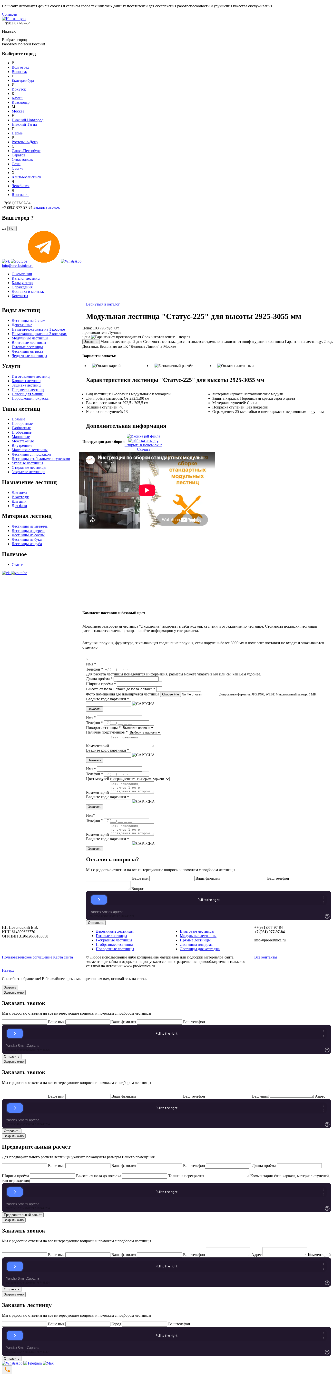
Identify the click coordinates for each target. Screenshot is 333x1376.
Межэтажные (23, 441)
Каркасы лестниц (26, 381)
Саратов (18, 155)
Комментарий (97, 746)
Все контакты (265, 957)
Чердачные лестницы (29, 356)
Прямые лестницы (195, 940)
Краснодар (20, 102)
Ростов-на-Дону (25, 142)
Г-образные (21, 428)
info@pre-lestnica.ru (17, 266)
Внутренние (22, 445)
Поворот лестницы (103, 727)
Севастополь (22, 159)
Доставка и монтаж (28, 291)
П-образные (21, 432)
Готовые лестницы (27, 347)
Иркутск (19, 89)
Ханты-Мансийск (26, 177)
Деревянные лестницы (115, 931)
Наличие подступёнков (107, 732)
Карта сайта (63, 957)
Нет (12, 228)
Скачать (143, 449)
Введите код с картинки (107, 699)
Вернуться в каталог (103, 304)
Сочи (16, 164)
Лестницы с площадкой (31, 454)
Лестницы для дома (196, 944)
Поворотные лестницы (115, 949)
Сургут (18, 168)
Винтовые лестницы (29, 342)
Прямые (18, 419)
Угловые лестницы (27, 463)
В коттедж (20, 497)
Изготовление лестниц (31, 376)
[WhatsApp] (12, 1363)
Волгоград (20, 67)
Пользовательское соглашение (27, 957)
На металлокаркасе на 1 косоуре (38, 329)
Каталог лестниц (26, 278)
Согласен (9, 14)
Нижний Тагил (24, 124)
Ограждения (22, 287)
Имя (91, 664)
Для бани (19, 506)
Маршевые (21, 437)
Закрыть (10, 987)
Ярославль (20, 195)
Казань (17, 98)
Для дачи (19, 501)
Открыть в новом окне (143, 445)
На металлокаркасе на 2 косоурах (39, 334)
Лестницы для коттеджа (200, 949)
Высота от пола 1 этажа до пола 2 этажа (120, 689)
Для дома (19, 492)
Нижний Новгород (27, 120)
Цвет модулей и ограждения (110, 779)
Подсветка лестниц (28, 389)
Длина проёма (99, 679)
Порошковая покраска (30, 398)
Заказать (91, 342)
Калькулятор (22, 283)
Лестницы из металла (30, 526)
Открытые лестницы (29, 467)
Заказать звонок (46, 207)
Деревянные (22, 325)
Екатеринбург (23, 80)
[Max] (48, 1363)
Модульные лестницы (30, 338)
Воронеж (19, 72)
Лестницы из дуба (27, 544)
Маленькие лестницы (30, 450)
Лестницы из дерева (28, 531)
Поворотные (22, 423)
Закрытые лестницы (28, 472)
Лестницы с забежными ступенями (41, 459)
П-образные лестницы (114, 944)
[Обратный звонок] (7, 1370)
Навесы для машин (27, 394)
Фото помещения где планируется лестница (122, 694)
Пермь (17, 133)
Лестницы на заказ (27, 351)
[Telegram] (33, 1363)
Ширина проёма (101, 684)
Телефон (94, 669)
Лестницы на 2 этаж (28, 320)
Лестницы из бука (27, 539)
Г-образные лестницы (114, 940)
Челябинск (20, 186)
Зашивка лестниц (26, 385)
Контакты (20, 296)
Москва (18, 111)
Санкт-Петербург (26, 151)
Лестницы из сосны (28, 535)
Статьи (17, 564)
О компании (22, 274)
